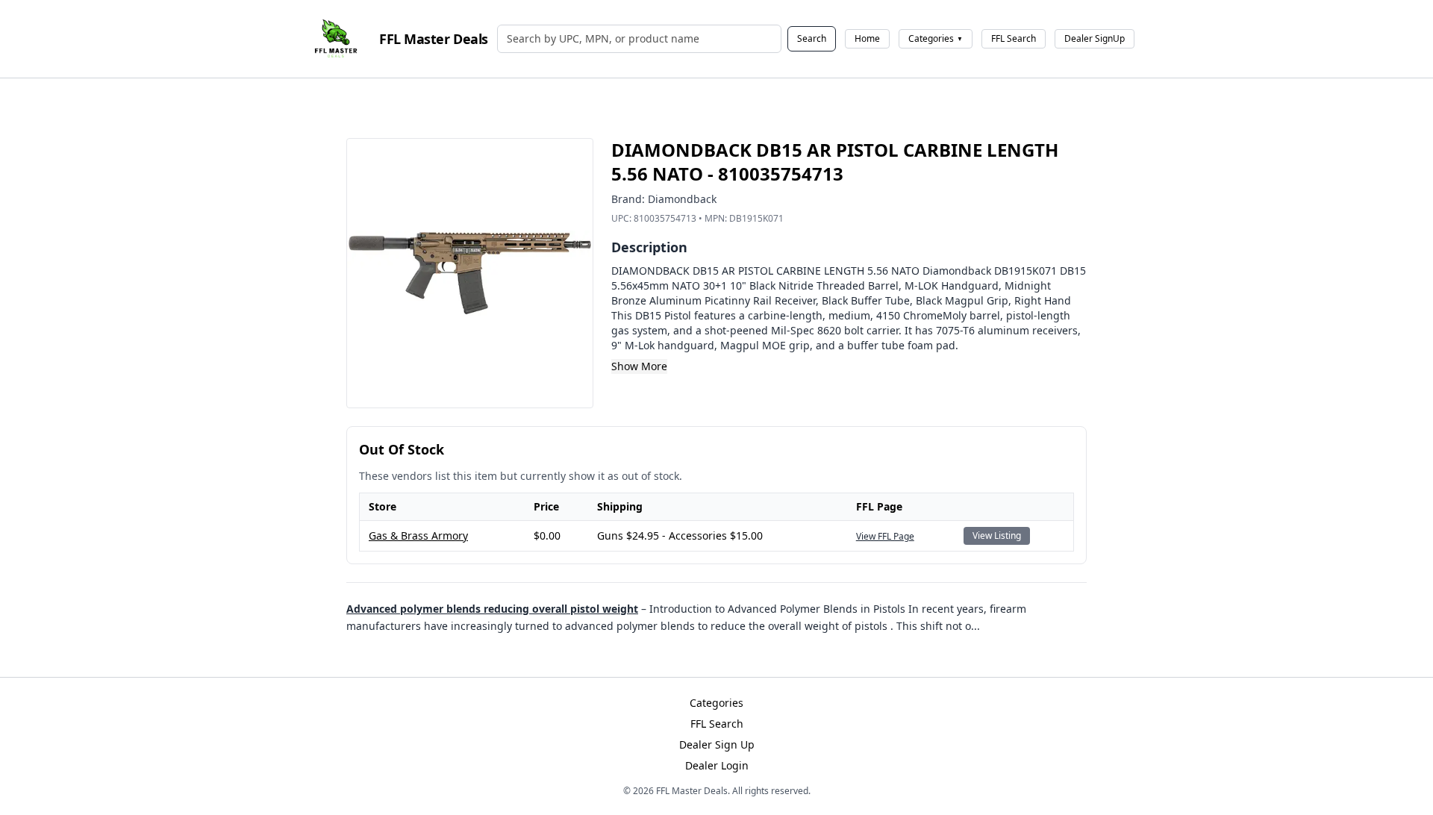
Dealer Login (717, 765)
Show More (639, 366)
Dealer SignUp (1094, 38)
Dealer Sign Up (717, 744)
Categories (935, 38)
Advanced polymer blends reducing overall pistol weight (492, 609)
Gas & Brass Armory (418, 535)
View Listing (996, 535)
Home (867, 38)
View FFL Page (885, 536)
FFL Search (1013, 38)
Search (811, 38)
